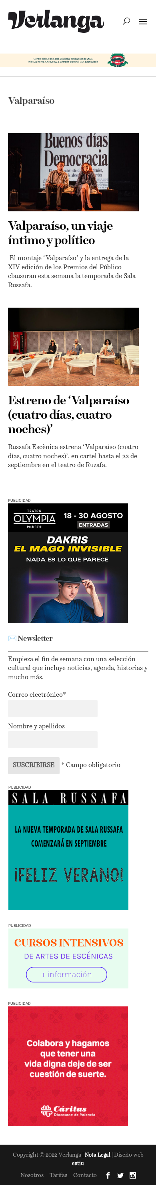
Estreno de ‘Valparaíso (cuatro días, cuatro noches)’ (68, 415)
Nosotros (32, 1175)
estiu (78, 1163)
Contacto (85, 1175)
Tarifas (58, 1175)
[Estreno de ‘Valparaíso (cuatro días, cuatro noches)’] (73, 347)
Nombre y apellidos (36, 727)
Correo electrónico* (37, 695)
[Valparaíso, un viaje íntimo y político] (73, 172)
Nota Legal (98, 1155)
